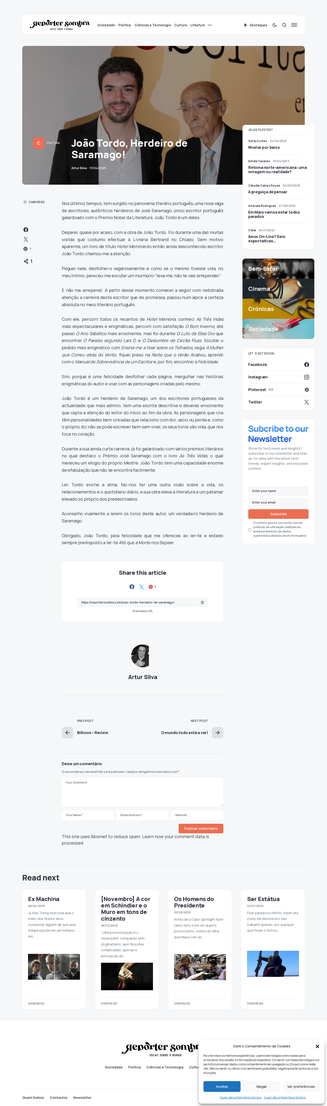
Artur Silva (142, 677)
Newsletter (82, 1097)
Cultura (53, 143)
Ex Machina (43, 899)
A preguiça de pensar (267, 191)
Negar (262, 1086)
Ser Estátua (263, 899)
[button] (317, 1046)
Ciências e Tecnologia (165, 1067)
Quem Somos (33, 1097)
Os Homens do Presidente (194, 902)
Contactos (59, 1097)
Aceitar (222, 1086)
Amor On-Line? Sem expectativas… (266, 238)
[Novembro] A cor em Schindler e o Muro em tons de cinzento (125, 908)
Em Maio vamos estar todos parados (274, 214)
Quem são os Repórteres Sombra (241, 1097)
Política (134, 1067)
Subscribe (278, 514)
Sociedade (114, 1067)
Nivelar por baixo (264, 147)
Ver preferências (301, 1086)
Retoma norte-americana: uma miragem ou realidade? (277, 169)
